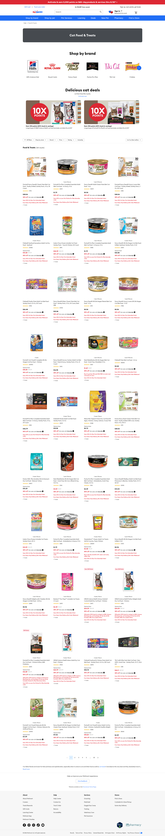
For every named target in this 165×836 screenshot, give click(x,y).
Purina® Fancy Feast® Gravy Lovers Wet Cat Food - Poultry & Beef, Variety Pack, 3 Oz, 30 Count (127, 186)
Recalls (72, 833)
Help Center (57, 798)
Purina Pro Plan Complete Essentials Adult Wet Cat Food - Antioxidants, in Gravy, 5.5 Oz (128, 727)
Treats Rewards (27, 805)
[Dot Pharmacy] (133, 825)
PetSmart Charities (28, 819)
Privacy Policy (88, 833)
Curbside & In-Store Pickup (123, 802)
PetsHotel (87, 802)
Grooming (87, 798)
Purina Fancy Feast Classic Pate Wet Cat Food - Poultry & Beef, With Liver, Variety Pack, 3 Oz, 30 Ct (127, 420)
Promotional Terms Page (89, 787)
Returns (55, 809)
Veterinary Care (89, 812)
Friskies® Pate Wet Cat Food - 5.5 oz (126, 360)
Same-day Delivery (121, 805)
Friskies (132, 77)
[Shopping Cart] (138, 12)
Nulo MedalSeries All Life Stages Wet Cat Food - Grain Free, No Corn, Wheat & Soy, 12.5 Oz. (66, 481)
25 (94, 757)
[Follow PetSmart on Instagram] (29, 825)
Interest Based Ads (98, 833)
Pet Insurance (88, 816)
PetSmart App (27, 816)
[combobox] (79, 12)
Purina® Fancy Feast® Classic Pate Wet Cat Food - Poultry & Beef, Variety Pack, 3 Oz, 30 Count (36, 186)
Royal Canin (52, 77)
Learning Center (28, 812)
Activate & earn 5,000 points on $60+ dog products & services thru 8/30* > (82, 2)
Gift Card (27, 7)
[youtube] (42, 825)
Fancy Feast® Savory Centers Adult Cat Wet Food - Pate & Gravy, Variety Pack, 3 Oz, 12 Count (67, 362)
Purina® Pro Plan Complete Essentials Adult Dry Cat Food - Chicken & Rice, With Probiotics (36, 662)
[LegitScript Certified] (120, 825)
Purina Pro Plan (92, 77)
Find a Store (118, 798)
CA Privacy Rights (121, 833)
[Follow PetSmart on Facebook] (24, 825)
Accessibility (57, 812)
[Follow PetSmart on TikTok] (38, 825)
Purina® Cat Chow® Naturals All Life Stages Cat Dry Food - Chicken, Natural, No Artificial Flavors (36, 727)
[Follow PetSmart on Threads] (33, 825)
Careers (25, 802)
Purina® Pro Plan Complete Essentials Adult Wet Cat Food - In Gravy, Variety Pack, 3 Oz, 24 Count (36, 420)
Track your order (39, 7)
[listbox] (82, 68)
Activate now (82, 96)
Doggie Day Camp (90, 805)
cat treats (102, 766)
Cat (25, 23)
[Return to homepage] (38, 12)
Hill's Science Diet (32, 77)
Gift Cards (26, 809)
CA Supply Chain (110, 833)
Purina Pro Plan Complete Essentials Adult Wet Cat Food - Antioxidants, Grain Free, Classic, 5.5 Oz (97, 481)
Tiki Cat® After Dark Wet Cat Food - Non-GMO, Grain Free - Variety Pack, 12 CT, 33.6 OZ (128, 662)
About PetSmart (28, 798)
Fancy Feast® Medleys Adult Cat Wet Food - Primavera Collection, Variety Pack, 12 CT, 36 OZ (128, 481)
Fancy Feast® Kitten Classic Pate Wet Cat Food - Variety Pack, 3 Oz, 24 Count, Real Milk (66, 303)
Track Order (57, 805)
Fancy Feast (72, 77)
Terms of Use (79, 833)
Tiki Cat (112, 77)
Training (86, 809)
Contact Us (56, 802)
